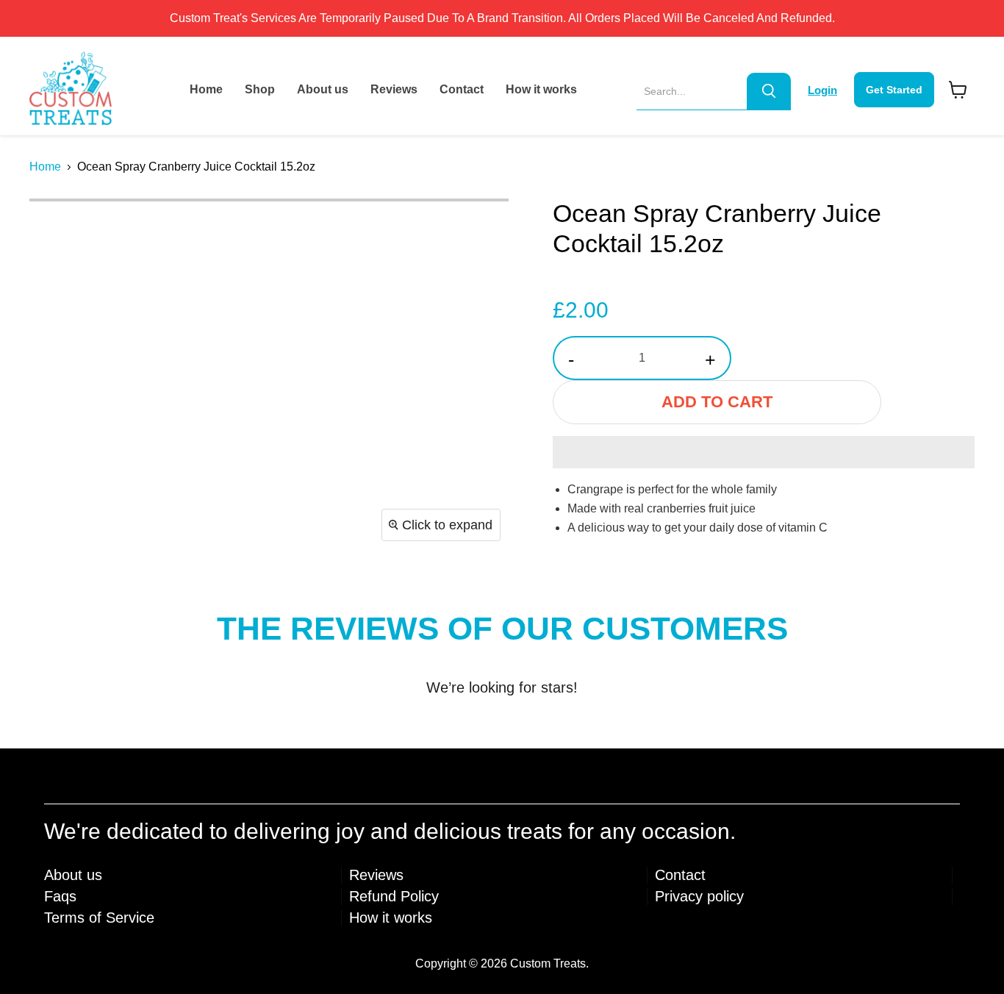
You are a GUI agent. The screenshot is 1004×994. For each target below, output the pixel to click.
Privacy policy (699, 896)
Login (822, 90)
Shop (260, 89)
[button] (764, 452)
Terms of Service (99, 917)
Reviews (393, 89)
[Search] (769, 91)
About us (322, 89)
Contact (462, 89)
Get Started (894, 90)
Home (206, 89)
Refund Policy (394, 896)
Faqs (60, 896)
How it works (541, 89)
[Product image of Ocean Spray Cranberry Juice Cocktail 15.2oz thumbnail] (57, 229)
